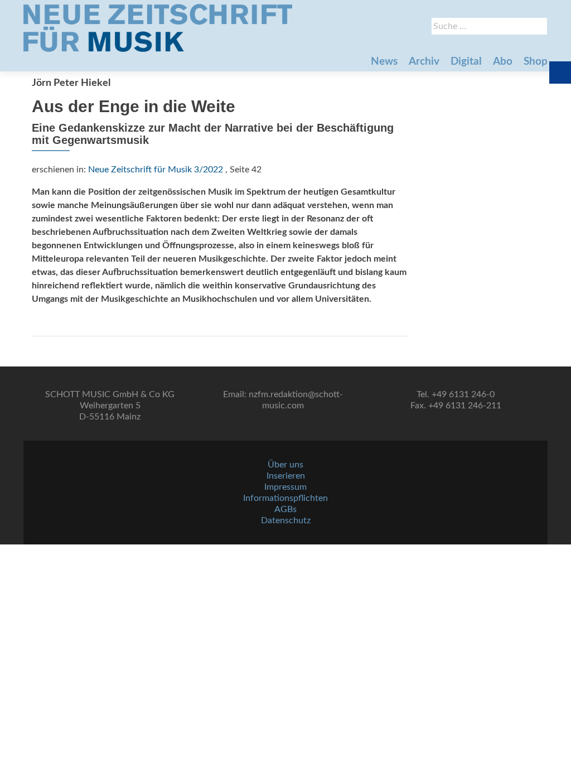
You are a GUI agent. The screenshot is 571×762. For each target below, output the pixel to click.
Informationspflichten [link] (285, 498)
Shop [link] (536, 61)
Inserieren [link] (286, 475)
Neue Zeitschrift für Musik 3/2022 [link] (155, 169)
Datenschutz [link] (286, 520)
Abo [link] (502, 61)
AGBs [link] (285, 509)
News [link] (384, 61)
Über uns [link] (285, 464)
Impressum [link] (285, 487)
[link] (157, 28)
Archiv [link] (424, 61)
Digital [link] (466, 61)
